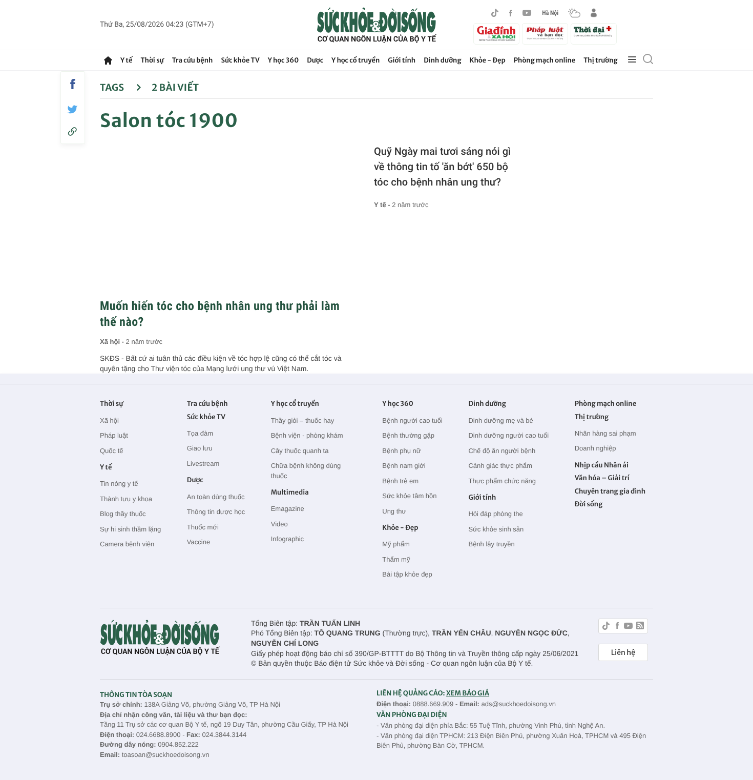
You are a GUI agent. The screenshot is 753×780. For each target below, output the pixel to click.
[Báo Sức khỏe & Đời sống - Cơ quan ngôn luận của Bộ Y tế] (377, 25)
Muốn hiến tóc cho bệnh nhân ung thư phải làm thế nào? (220, 314)
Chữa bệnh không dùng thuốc (306, 471)
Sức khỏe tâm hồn (409, 496)
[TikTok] (495, 13)
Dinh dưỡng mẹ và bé (500, 420)
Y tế (126, 60)
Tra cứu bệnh (192, 60)
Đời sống (589, 504)
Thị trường (600, 60)
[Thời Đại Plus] (594, 32)
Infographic (287, 539)
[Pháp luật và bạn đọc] (545, 33)
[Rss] (640, 627)
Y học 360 (283, 60)
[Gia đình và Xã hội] (496, 34)
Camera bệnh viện (127, 544)
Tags (113, 87)
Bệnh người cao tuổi (412, 420)
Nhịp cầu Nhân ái (602, 465)
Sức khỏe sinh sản (496, 529)
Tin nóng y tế (119, 483)
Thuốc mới (203, 527)
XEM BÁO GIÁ (467, 693)
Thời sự (151, 60)
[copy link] (73, 131)
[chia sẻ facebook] (73, 84)
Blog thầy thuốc (123, 514)
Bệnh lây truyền (491, 544)
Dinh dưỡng (442, 60)
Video (279, 524)
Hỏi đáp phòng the (495, 514)
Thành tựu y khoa (126, 499)
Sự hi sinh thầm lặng (130, 529)
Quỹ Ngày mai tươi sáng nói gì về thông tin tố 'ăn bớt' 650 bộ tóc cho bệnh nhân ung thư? (442, 166)
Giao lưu (200, 448)
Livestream (203, 463)
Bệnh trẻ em (400, 481)
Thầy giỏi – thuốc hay (302, 420)
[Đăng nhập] (594, 13)
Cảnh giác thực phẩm (500, 465)
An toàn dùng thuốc (216, 497)
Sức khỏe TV (240, 60)
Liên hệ (623, 652)
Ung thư (394, 511)
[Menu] (632, 60)
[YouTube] (527, 13)
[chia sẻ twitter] (73, 109)
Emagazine (287, 508)
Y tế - (383, 205)
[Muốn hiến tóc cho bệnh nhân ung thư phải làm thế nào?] (224, 217)
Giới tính (401, 60)
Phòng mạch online (544, 60)
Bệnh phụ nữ (401, 451)
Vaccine (198, 542)
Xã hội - (113, 341)
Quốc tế (111, 451)
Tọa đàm (200, 433)
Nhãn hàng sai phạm (605, 433)
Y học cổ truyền (355, 60)
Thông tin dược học (216, 512)
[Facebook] (510, 13)
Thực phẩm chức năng (502, 481)
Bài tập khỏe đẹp (407, 574)
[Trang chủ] (108, 60)
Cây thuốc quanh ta (300, 451)
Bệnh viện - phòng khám (307, 435)
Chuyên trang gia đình (610, 491)
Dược (315, 60)
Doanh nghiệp (595, 448)
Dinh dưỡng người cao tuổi (508, 435)
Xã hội (109, 420)
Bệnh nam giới (403, 465)
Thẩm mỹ (396, 559)
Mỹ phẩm (395, 544)
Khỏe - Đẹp (488, 60)
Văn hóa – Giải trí (602, 478)
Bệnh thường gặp (408, 435)
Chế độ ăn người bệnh (501, 451)
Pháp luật (114, 435)
